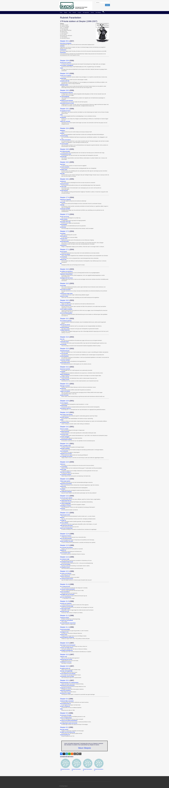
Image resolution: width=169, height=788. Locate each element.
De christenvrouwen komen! (66, 578)
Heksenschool (63, 245)
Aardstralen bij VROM (65, 208)
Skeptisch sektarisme (65, 576)
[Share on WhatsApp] (69, 754)
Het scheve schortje (64, 377)
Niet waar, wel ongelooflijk (66, 671)
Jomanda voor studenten (65, 603)
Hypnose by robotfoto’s (65, 690)
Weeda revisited (63, 219)
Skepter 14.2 (64, 427)
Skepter (65, 12)
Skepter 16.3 (64, 283)
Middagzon (62, 130)
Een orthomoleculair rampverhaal (67, 623)
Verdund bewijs (63, 405)
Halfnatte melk (63, 656)
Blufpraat (62, 517)
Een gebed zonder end (65, 668)
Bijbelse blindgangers (65, 374)
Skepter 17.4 (64, 197)
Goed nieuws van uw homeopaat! (67, 645)
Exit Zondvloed (63, 257)
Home (61, 12)
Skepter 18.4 (64, 128)
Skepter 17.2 (64, 231)
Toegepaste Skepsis (64, 617)
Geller (61, 709)
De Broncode (63, 227)
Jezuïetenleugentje (64, 356)
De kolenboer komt (64, 422)
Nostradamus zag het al (65, 408)
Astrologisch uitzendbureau (66, 650)
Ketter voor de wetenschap (66, 528)
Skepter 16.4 (64, 269)
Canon (61, 68)
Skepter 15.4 (64, 337)
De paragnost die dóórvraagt (66, 606)
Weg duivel (62, 164)
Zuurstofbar (62, 233)
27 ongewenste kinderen (65, 535)
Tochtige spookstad (64, 431)
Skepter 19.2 (64, 90)
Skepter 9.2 (64, 727)
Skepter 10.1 (64, 680)
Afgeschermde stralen (65, 515)
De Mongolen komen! (65, 567)
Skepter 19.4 (64, 60)
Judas (61, 114)
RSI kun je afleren (64, 522)
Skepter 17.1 (64, 249)
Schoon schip (63, 469)
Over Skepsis (98, 12)
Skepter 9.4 (64, 699)
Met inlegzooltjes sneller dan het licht (68, 723)
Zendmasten (63, 52)
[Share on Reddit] (72, 754)
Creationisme (63, 49)
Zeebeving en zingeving (65, 199)
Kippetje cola (63, 550)
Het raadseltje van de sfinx (66, 456)
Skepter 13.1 (64, 513)
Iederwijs (62, 204)
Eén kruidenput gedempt (65, 320)
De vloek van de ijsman (65, 139)
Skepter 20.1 (64, 41)
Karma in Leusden (64, 428)
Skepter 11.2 (64, 615)
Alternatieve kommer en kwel (67, 103)
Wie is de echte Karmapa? (66, 538)
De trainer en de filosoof (65, 573)
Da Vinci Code (63, 186)
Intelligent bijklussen (65, 330)
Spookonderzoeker (64, 241)
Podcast (74, 12)
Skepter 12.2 (64, 557)
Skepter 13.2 (64, 496)
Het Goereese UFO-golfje (65, 715)
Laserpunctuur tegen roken (66, 293)
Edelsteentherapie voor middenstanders (69, 682)
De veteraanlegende (64, 96)
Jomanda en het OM (64, 81)
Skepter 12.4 (64, 534)
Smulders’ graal (63, 169)
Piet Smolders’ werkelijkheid (66, 65)
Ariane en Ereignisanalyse (66, 717)
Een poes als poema (64, 167)
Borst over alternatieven (65, 597)
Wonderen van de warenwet (66, 100)
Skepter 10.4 (64, 643)
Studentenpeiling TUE (65, 734)
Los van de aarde (64, 353)
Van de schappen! (64, 403)
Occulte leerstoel (64, 190)
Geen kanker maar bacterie (66, 414)
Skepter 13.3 (64, 479)
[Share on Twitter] (64, 754)
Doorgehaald (63, 117)
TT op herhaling (63, 466)
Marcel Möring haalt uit (65, 703)
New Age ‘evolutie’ (64, 729)
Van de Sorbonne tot (67, 673)
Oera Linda (62, 202)
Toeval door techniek (65, 360)
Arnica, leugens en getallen (66, 309)
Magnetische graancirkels (66, 483)
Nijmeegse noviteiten (65, 385)
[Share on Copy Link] (80, 754)
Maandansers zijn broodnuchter (67, 685)
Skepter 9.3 (64, 713)
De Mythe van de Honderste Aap (67, 732)
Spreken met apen (64, 395)
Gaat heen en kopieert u (65, 472)
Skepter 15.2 (64, 367)
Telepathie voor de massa (66, 453)
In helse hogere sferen (65, 608)
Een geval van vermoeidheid (66, 620)
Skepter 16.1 (64, 318)
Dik (61, 263)
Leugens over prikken (65, 391)
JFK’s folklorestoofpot (65, 151)
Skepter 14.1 (64, 443)
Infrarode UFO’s (63, 238)
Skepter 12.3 (64, 545)
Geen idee (62, 173)
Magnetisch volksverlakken (66, 274)
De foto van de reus (64, 216)
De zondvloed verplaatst (65, 474)
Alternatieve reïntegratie (65, 43)
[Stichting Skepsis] (75, 5)
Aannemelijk (63, 285)
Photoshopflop (63, 224)
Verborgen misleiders (65, 448)
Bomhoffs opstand (64, 417)
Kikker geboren (63, 236)
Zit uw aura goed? (64, 143)
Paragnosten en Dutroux (65, 687)
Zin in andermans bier (65, 586)
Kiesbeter (62, 133)
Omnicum (62, 46)
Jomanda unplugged (64, 436)
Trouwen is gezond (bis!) (65, 305)
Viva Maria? (62, 489)
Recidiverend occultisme (65, 62)
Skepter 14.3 (64, 412)
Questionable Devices (65, 362)
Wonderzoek (63, 388)
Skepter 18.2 (64, 162)
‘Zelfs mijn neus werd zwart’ (66, 525)
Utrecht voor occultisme (65, 75)
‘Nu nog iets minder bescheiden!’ (67, 589)
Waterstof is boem (64, 183)
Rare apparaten (86, 12)
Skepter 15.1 (64, 384)
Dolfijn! (61, 419)
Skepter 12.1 (64, 571)
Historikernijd (63, 156)
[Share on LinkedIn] (66, 754)
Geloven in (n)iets (64, 296)
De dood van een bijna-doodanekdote (68, 720)
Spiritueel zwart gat (64, 611)
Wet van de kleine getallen (66, 313)
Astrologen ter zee (64, 632)
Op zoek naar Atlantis (65, 254)
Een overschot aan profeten (66, 547)
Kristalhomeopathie (64, 327)
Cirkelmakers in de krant (65, 662)
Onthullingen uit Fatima (65, 505)
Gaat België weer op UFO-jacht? (67, 594)
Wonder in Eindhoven (65, 706)
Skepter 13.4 (64, 462)
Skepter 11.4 (64, 584)
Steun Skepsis (84, 748)
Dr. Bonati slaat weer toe (65, 500)
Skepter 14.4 (64, 401)
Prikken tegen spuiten (65, 481)
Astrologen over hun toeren (66, 278)
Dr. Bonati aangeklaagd (65, 503)
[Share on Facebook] (61, 754)
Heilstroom (62, 464)
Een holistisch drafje (64, 559)
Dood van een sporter (65, 324)
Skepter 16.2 (64, 300)
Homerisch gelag (64, 135)
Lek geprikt (62, 371)
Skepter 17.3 (64, 214)
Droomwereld (63, 344)
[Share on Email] (77, 754)
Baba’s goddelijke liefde (65, 445)
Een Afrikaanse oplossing (65, 491)
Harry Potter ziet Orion (65, 289)
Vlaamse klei (63, 486)
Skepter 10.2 (64, 666)
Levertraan (62, 508)
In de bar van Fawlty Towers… (67, 647)
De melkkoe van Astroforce (66, 271)
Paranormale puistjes (65, 629)
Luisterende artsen (64, 341)
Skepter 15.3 (64, 348)
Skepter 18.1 (64, 179)
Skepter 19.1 (64, 108)
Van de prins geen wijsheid (66, 498)
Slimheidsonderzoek (64, 350)
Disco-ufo (62, 339)
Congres (79, 12)
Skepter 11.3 (64, 601)
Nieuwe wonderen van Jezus (66, 541)
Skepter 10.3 (64, 654)
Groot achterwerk (64, 451)
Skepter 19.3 (64, 73)
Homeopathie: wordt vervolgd (67, 676)
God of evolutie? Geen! (65, 552)
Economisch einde (64, 434)
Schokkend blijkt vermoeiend (67, 701)
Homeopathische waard (65, 154)
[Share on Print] (75, 754)
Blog (70, 12)
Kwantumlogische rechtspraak (67, 637)
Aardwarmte (63, 181)
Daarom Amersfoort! (65, 591)
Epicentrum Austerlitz (65, 369)
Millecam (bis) (63, 259)
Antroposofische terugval (66, 439)
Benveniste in (65, 693)
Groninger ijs (63, 520)
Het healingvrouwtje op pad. (66, 561)
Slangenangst (63, 78)
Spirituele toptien (64, 84)
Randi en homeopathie (65, 302)
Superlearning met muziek (66, 659)
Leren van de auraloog (65, 564)
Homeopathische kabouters (66, 92)
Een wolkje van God (64, 379)
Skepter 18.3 (64, 149)
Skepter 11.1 (64, 627)
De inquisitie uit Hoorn (65, 110)
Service (92, 12)
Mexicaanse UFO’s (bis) (65, 221)
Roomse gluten (63, 251)
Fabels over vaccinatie (65, 121)
